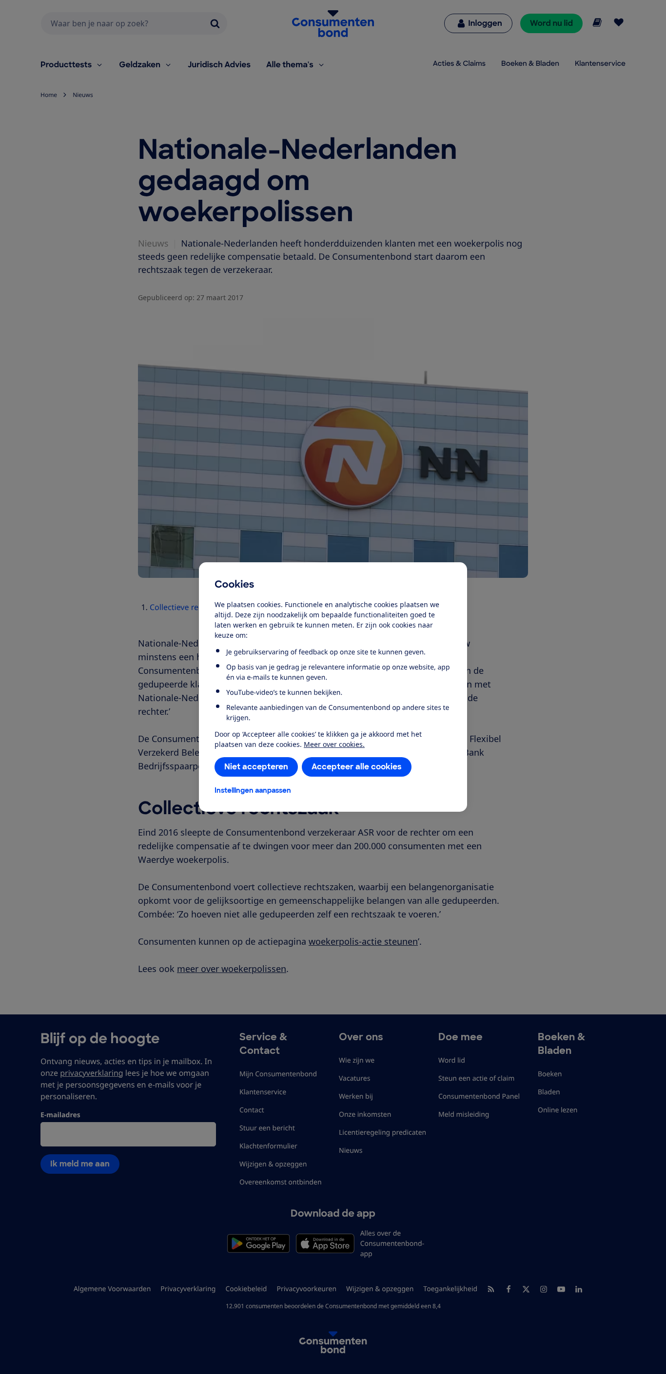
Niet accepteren (256, 767)
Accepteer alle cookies (357, 767)
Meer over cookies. (334, 744)
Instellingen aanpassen (253, 790)
